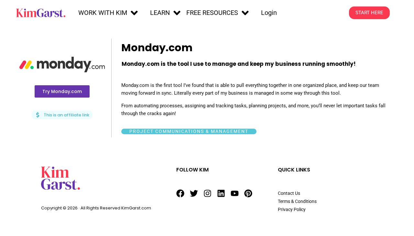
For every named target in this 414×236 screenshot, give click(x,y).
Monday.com (156, 47)
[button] (109, 12)
